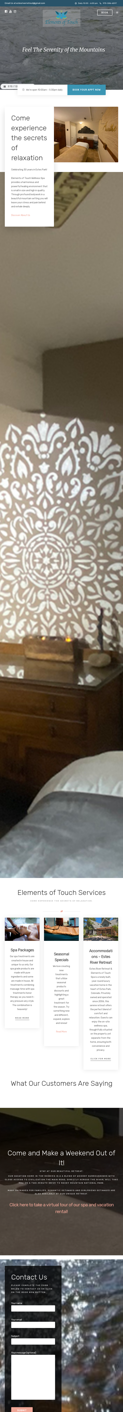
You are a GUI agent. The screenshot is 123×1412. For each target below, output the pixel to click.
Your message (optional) (23, 1352)
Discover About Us (20, 215)
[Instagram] (15, 11)
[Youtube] (10, 11)
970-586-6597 (110, 3)
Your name (16, 1303)
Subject (15, 1336)
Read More (22, 1018)
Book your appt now (87, 89)
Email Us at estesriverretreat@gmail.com (25, 3)
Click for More (100, 1059)
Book (104, 12)
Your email (16, 1319)
